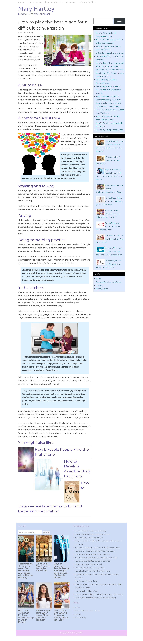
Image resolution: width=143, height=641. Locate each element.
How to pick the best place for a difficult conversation (97, 548)
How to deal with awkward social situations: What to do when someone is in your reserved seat (109, 66)
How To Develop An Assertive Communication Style (96, 558)
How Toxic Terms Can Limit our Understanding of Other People (26, 616)
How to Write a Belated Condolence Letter (93, 561)
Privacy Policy (87, 2)
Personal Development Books (45, 2)
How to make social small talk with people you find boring (99, 594)
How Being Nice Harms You (86, 591)
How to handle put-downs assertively (90, 531)
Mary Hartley (36, 8)
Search (119, 21)
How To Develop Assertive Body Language (92, 554)
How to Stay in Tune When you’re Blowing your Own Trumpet (43, 615)
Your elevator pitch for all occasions (89, 568)
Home (21, 2)
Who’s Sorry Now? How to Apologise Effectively (43, 567)
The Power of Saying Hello (86, 581)
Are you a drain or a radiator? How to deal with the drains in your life (108, 89)
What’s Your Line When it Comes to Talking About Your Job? (61, 615)
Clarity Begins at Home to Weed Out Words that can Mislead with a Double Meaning (25, 571)
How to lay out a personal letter (109, 130)
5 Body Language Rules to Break (110, 53)
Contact (71, 2)
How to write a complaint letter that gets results (95, 551)
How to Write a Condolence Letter (89, 538)
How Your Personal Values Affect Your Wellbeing (95, 598)
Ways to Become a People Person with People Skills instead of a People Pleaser (61, 571)
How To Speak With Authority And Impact (92, 534)
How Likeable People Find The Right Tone (92, 571)
